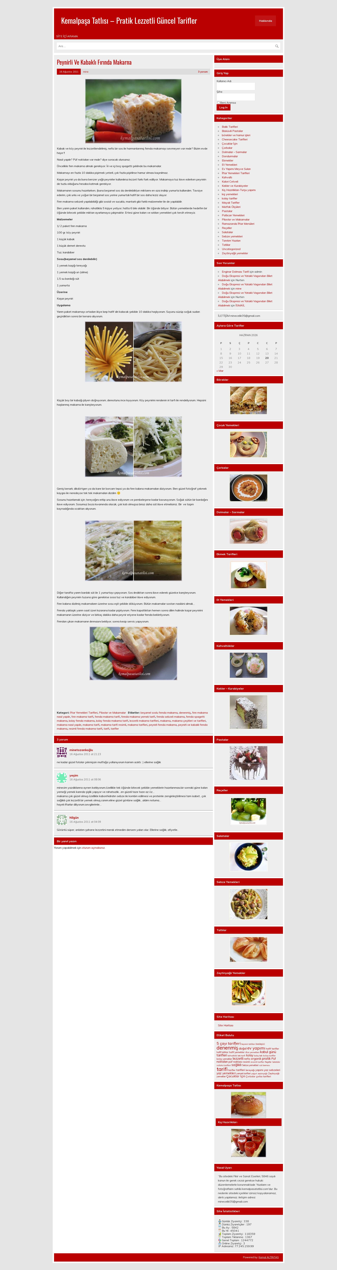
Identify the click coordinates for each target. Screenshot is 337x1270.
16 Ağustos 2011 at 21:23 (85, 754)
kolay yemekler (224, 1058)
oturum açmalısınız (93, 847)
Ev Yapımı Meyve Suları (236, 169)
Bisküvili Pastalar (232, 131)
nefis (247, 1058)
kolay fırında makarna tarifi (112, 720)
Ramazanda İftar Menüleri (238, 223)
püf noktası (235, 1061)
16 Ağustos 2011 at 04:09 (85, 821)
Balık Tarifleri (230, 126)
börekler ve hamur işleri (236, 135)
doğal (243, 1048)
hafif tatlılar (222, 1052)
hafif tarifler (272, 1048)
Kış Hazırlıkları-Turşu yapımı (239, 190)
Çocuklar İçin (229, 143)
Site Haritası (225, 1025)
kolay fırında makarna (82, 720)
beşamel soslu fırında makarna (159, 712)
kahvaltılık (232, 1055)
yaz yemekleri (226, 1073)
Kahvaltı (227, 177)
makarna (165, 720)
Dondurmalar (230, 156)
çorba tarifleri (263, 1076)
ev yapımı (256, 1048)
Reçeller (227, 228)
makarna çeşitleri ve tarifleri (189, 720)
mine (85, 71)
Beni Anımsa (228, 102)
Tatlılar (226, 244)
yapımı (259, 1070)
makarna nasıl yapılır (69, 724)
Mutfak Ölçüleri (231, 207)
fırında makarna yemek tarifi (138, 716)
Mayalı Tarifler (231, 202)
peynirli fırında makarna (163, 724)
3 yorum (203, 71)
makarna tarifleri (137, 724)
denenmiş (185, 712)
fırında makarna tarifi (107, 716)
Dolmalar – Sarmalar (234, 152)
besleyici (260, 1043)
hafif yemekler (237, 1052)
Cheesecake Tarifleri (234, 139)
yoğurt (254, 1073)
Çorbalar (227, 148)
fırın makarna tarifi (82, 716)
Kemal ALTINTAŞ (269, 1257)
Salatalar (227, 232)
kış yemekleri (230, 194)
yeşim (74, 775)
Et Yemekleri (229, 164)
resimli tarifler (257, 1062)
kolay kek (258, 1055)
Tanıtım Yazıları (231, 240)
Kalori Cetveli (230, 181)
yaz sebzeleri (272, 1070)
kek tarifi (241, 1055)
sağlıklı (237, 1065)
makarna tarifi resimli (113, 724)
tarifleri (240, 1070)
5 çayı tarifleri (229, 1043)
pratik (266, 1058)
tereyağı (250, 1070)
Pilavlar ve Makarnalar (112, 712)
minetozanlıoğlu (81, 750)
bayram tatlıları (248, 1044)
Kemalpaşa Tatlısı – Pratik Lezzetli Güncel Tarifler (129, 20)
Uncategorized (231, 249)
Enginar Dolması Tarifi (235, 271)
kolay (249, 1055)
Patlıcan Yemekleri (233, 215)
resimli (246, 1061)
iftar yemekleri (252, 1052)
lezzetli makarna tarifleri (144, 720)
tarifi (106, 728)
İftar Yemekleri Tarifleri (84, 712)
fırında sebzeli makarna (171, 716)
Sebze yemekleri (232, 236)
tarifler (115, 728)
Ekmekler (227, 160)
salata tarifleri (224, 1065)
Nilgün (74, 817)
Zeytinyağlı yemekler (235, 253)
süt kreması (264, 1065)
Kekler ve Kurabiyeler (235, 185)
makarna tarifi (91, 724)
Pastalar (227, 211)
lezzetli (238, 1058)
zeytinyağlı (262, 1073)
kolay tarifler (229, 198)
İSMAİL (240, 305)
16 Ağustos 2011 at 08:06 (85, 779)
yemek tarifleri (243, 1073)
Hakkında (265, 20)
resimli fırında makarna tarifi (85, 728)
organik (256, 1058)
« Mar (220, 370)
